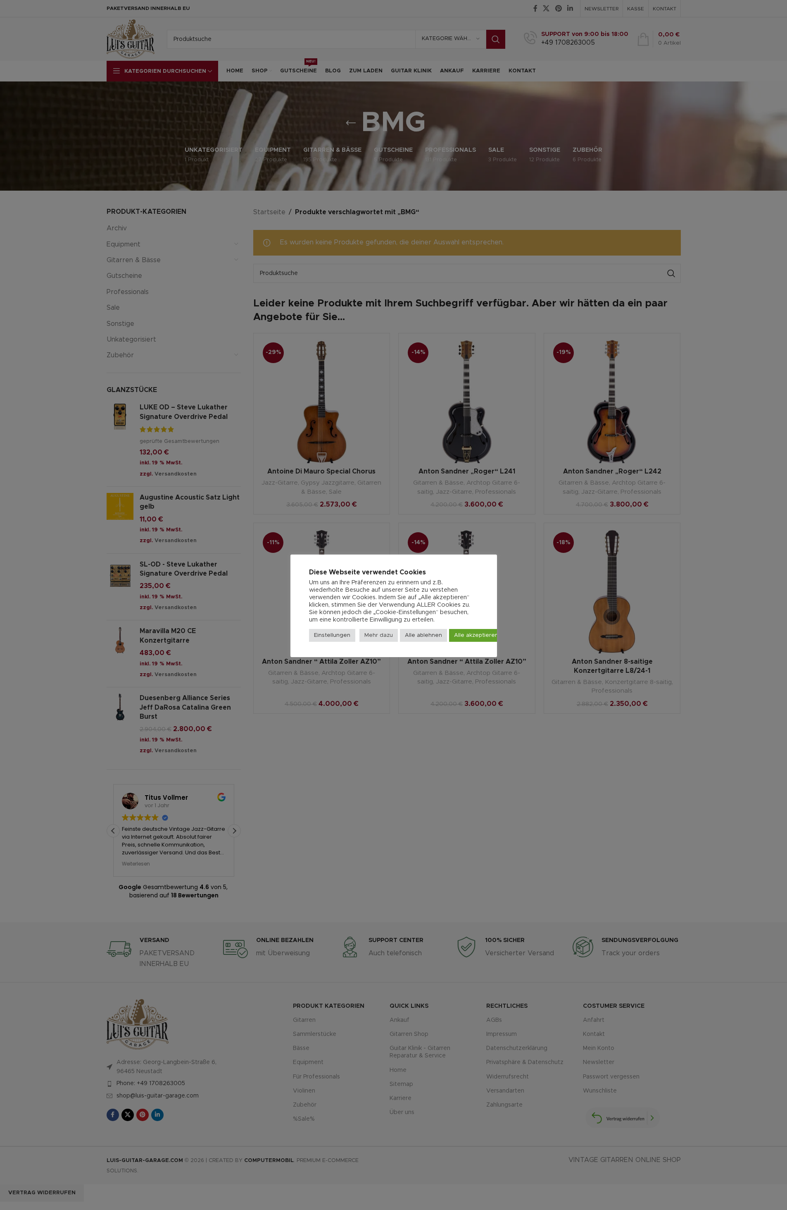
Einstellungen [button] (332, 635)
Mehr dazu (378, 635)
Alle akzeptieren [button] (476, 635)
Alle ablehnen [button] (423, 635)
